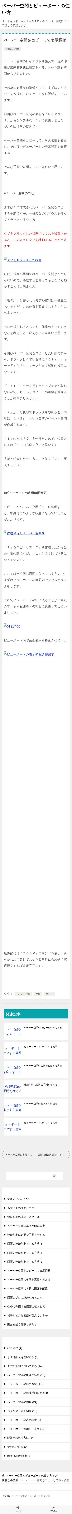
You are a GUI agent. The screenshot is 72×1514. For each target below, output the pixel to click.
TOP (32, 1475)
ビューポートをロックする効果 (40, 1046)
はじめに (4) (14, 1348)
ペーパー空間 (23, 994)
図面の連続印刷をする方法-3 (24, 1243)
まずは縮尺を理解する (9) (22, 1357)
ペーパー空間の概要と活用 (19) (26, 1375)
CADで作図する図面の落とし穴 (26, 1306)
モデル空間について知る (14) (25, 1366)
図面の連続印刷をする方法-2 (24, 1252)
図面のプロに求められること (24, 1297)
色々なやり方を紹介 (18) (22, 1410)
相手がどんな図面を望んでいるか (27, 1315)
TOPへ (53, 1511)
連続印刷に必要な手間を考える (40, 1084)
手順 (38, 994)
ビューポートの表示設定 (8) (24, 1419)
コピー (49, 994)
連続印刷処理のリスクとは (23, 1216)
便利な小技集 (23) (18, 1446)
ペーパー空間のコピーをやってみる (43, 1027)
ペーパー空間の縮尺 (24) (22, 1402)
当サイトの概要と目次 (20, 1207)
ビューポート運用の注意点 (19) (26, 1428)
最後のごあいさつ (18, 1198)
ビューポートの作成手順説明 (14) (27, 1392)
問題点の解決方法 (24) (21, 1437)
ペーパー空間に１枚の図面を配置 (27, 1288)
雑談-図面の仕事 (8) (19, 1455)
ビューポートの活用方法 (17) (25, 1384)
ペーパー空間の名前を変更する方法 (43, 1065)
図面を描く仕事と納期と (22, 1324)
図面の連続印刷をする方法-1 (53, 1154)
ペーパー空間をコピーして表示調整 (28, 1270)
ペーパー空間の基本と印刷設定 (40, 1103)
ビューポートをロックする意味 (40, 1122)
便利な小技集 (12, 49)
